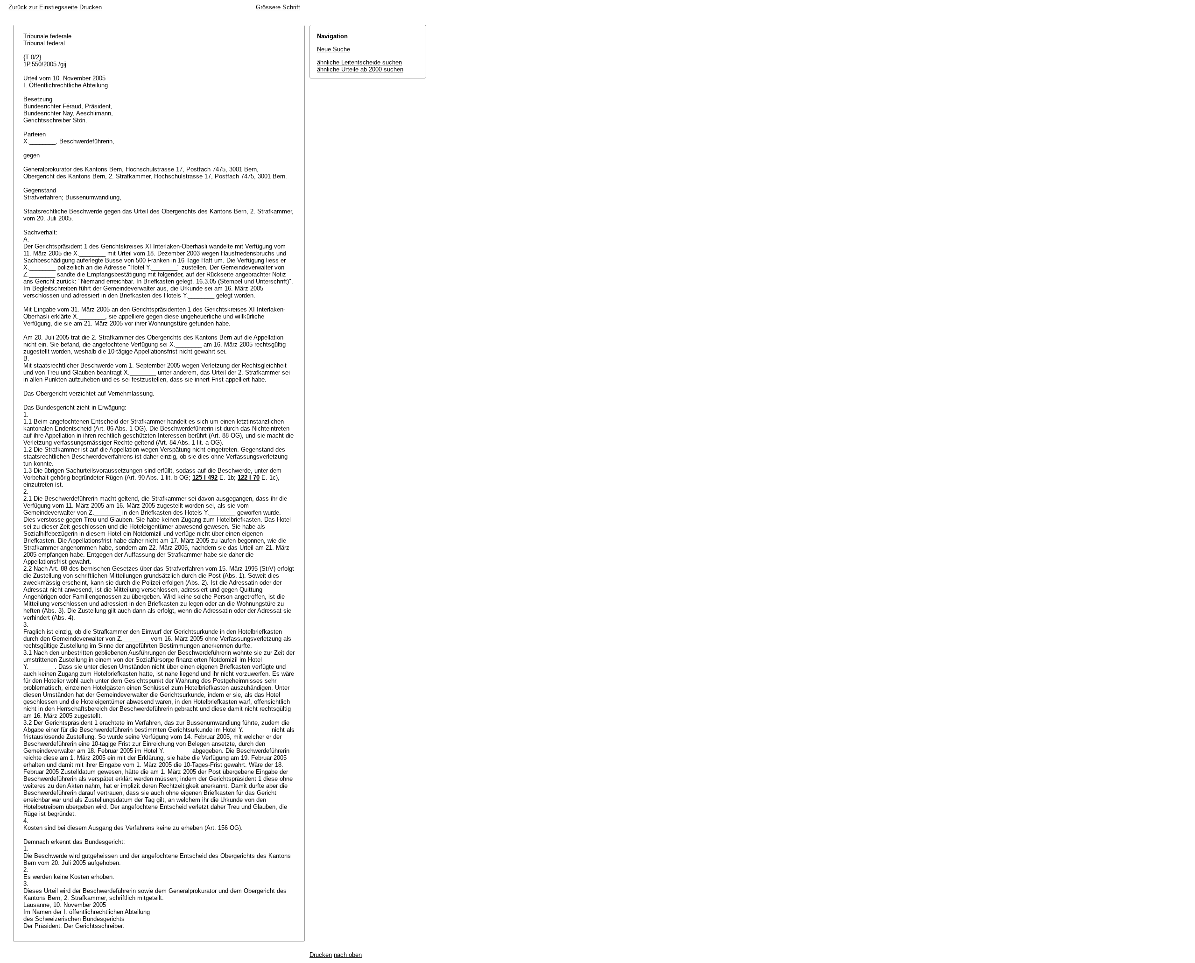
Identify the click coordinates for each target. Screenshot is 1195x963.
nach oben (348, 954)
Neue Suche (333, 49)
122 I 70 (249, 477)
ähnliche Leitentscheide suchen (359, 62)
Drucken (90, 7)
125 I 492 (205, 477)
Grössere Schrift (278, 7)
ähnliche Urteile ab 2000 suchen (360, 69)
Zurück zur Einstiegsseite (42, 7)
